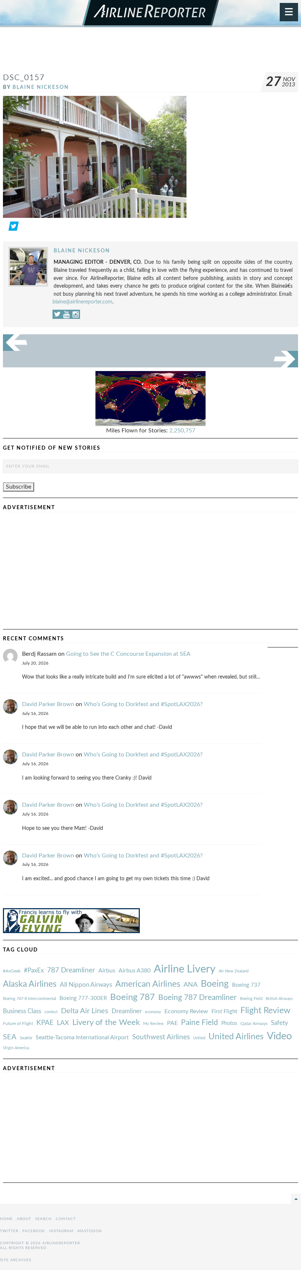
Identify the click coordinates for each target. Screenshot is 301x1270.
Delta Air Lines (84, 1011)
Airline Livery (184, 969)
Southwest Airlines (161, 1037)
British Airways (279, 999)
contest (51, 1012)
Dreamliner (127, 1011)
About (24, 1219)
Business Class (22, 1011)
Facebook (33, 1231)
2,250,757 (182, 430)
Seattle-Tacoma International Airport (82, 1037)
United (199, 1038)
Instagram (61, 1231)
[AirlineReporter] (150, 13)
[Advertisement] (150, 52)
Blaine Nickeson (40, 87)
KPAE (45, 1022)
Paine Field (199, 1022)
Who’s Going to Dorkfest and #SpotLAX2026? (143, 704)
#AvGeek (12, 971)
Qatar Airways (254, 1023)
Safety (279, 1023)
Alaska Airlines (30, 984)
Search (43, 1219)
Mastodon (89, 1231)
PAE (172, 1023)
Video (279, 1036)
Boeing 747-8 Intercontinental (29, 999)
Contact (66, 1219)
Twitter (9, 1231)
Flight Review (265, 1010)
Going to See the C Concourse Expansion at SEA (128, 654)
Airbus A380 (134, 971)
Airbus (106, 971)
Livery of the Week (106, 1022)
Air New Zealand (234, 971)
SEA (10, 1037)
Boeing (215, 984)
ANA (190, 984)
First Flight (224, 1011)
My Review (153, 1024)
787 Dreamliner (71, 970)
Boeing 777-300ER (83, 998)
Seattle (26, 1038)
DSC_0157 (24, 78)
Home (6, 1219)
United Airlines (236, 1037)
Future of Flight (18, 1023)
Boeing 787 (132, 997)
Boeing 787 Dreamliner (197, 997)
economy (153, 1012)
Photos (229, 1023)
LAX (63, 1022)
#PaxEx (34, 970)
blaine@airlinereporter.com (82, 302)
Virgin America (16, 1048)
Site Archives (15, 1260)
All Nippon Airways (86, 985)
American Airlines (147, 984)
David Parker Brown (48, 704)
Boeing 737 (246, 985)
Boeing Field (251, 999)
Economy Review (186, 1011)
